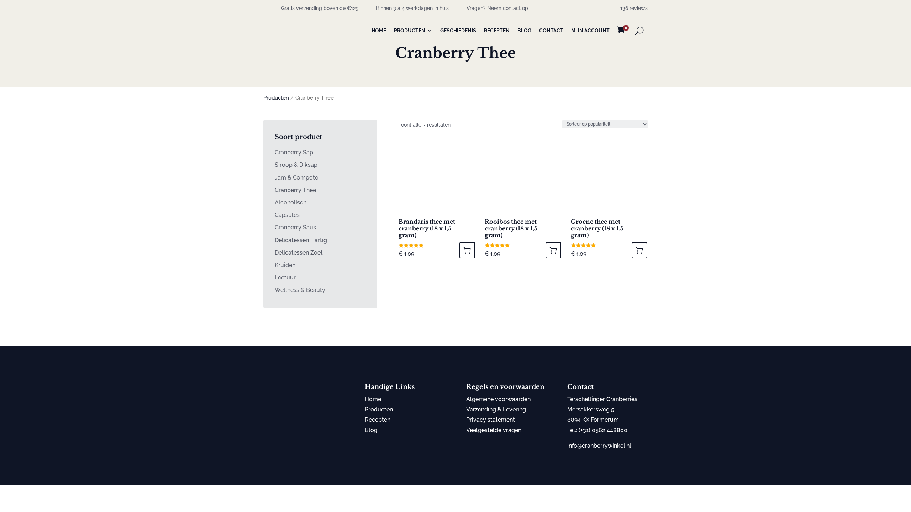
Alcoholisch (290, 202)
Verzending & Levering (496, 409)
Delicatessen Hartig (301, 240)
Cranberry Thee (295, 190)
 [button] (467, 250)
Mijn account (590, 30)
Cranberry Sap (294, 152)
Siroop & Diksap (296, 164)
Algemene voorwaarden (498, 399)
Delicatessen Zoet (299, 252)
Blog (524, 30)
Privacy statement (490, 419)
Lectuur (285, 277)
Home (379, 30)
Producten (409, 30)
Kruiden (285, 265)
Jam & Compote (296, 177)
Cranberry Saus (295, 227)
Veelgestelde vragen (493, 430)
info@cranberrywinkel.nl (599, 445)
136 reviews (634, 8)
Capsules (287, 215)
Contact (551, 30)
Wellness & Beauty (300, 290)
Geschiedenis (458, 30)
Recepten (497, 30)
